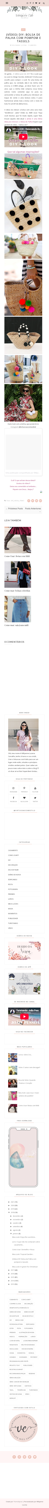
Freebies (11, 894)
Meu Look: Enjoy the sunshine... (24, 1237)
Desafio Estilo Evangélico (19, 1308)
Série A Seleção (15, 1377)
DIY (23, 30)
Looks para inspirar (30, 1340)
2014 (12, 1281)
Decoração (13, 865)
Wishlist (13, 1398)
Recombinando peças (17, 1373)
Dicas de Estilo (27, 1316)
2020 (12, 1205)
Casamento (13, 850)
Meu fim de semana (28, 1345)
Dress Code (19, 1320)
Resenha (32, 1373)
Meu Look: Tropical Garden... (23, 1254)
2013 (12, 1284)
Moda (16, 501)
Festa (10, 884)
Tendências (21, 1390)
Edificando (12, 879)
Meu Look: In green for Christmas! (25, 1267)
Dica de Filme (13, 870)
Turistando (13, 923)
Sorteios (28, 1386)
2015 (12, 1277)
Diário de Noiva (14, 875)
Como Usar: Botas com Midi (17, 556)
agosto (15, 1230)
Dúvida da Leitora (16, 1324)
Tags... (12, 1390)
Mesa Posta (14, 1345)
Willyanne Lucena (19, 45)
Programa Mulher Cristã (19, 1361)
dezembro (17, 1216)
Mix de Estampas (27, 1349)
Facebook (13, 801)
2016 (12, 1274)
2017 (12, 1270)
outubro (16, 1223)
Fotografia (13, 889)
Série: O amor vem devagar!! (29, 1067)
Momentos (12, 913)
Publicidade (13, 918)
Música (31, 1353)
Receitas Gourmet (16, 1369)
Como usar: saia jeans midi (16, 625)
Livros (11, 899)
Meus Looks (13, 904)
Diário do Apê (29, 1312)
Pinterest (24, 792)
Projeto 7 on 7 (15, 1365)
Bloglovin (24, 801)
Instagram (14, 427)
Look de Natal (15, 1340)
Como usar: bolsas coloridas (17, 590)
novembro (17, 1219)
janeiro (15, 1233)
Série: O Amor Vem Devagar (19, 1382)
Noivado (13, 1357)
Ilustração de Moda (26, 1332)
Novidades (23, 1357)
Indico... (12, 1336)
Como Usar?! (13, 855)
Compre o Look (15, 1303)
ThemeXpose (17, 1502)
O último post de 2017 (21, 74)
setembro (16, 1226)
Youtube (35, 792)
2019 (12, 1209)
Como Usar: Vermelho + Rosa (23, 1249)
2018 (12, 1212)
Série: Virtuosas (15, 1386)
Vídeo (22, 501)
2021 (12, 1202)
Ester (12, 1328)
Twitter (35, 801)
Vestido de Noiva (16, 1394)
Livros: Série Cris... (25, 1055)
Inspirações (23, 1336)
